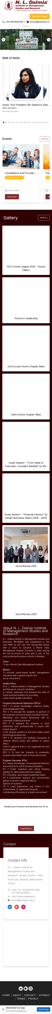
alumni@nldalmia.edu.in (23, 900)
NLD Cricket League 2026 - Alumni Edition (26, 268)
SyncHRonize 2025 (26, 566)
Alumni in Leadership (26, 318)
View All (44, 139)
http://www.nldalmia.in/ (23, 896)
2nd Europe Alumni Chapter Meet (26, 366)
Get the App (44, 1009)
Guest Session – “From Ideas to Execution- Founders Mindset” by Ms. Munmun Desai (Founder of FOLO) (26, 464)
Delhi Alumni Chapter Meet (26, 414)
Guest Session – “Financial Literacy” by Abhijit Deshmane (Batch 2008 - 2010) (26, 516)
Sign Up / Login (39, 16)
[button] (6, 48)
